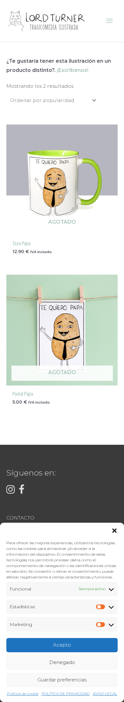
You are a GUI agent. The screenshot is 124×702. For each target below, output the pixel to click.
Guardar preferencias (62, 680)
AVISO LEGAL (105, 693)
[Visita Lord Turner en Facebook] (21, 491)
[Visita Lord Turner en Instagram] (10, 491)
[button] (114, 530)
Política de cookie (22, 693)
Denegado (62, 662)
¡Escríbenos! (72, 70)
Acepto (62, 645)
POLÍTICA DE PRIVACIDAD (66, 693)
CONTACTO (20, 518)
